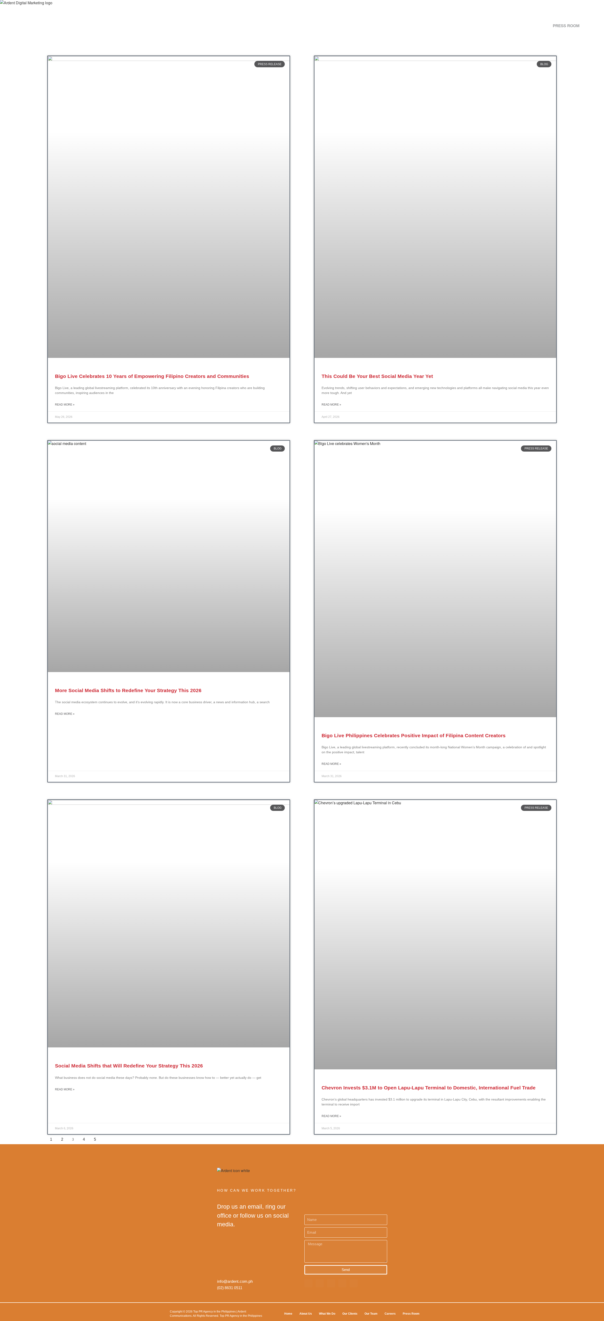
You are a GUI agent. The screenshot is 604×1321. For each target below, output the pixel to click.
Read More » (65, 404)
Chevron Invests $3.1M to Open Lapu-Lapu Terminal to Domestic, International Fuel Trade (429, 1087)
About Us (305, 1313)
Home (288, 1313)
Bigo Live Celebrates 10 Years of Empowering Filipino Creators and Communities (152, 376)
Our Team (371, 1313)
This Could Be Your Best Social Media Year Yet (377, 376)
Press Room (411, 1313)
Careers (390, 1313)
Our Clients (349, 1313)
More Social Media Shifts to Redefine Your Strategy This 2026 (128, 690)
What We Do (327, 1313)
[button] (589, 25)
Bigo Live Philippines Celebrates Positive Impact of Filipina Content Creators (414, 735)
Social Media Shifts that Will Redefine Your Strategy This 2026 (129, 1065)
